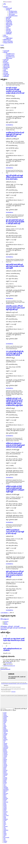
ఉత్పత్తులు (5, 6)
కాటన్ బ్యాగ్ (15, 627)
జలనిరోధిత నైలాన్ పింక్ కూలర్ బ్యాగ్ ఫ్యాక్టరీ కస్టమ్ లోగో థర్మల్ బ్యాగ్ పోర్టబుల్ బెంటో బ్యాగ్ (15, 134)
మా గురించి (5, 36)
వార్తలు (4, 35)
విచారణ (7, 124)
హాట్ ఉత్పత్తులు (4, 626)
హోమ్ (4, 4)
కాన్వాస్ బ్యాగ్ (9, 8)
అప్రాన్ (7, 27)
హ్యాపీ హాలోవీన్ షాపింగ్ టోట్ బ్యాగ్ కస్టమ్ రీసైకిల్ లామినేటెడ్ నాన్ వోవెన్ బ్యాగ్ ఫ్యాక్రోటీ (15, 266)
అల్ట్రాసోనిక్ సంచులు (13, 15)
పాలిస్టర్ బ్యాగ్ (9, 32)
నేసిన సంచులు (12, 14)
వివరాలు (11, 124)
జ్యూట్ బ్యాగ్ (8, 17)
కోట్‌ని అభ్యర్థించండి (5, 619)
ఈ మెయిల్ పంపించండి (5, 669)
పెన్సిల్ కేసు (8, 26)
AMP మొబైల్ (16, 626)
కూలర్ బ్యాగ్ (8, 20)
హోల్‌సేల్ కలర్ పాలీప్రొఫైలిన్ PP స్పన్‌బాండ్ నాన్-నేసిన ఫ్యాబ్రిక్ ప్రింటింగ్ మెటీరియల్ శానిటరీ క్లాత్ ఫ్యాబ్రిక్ (15, 445)
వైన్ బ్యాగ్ (8, 18)
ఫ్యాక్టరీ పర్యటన (9, 38)
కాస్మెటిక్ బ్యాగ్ (9, 21)
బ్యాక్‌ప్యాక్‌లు (8, 33)
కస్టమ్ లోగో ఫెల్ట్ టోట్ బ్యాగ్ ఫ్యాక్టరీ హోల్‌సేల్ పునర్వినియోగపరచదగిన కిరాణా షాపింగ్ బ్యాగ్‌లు (14, 177)
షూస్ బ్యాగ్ (8, 30)
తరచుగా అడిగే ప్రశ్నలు (8, 41)
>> (9, 612)
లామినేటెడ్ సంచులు (13, 12)
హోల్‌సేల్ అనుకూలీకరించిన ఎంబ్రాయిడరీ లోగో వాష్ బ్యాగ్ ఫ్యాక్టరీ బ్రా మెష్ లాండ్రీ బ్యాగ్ (15, 531)
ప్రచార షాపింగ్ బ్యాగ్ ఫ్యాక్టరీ (6, 627)
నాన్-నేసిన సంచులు (13, 11)
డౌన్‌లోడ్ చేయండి (7, 39)
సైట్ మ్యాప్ (10, 626)
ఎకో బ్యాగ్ (8, 9)
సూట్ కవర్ (8, 29)
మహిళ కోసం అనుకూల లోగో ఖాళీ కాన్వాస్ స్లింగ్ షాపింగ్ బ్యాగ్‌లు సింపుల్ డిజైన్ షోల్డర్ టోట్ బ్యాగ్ (15, 307)
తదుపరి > (6, 612)
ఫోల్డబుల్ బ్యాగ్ (9, 24)
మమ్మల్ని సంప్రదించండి (8, 42)
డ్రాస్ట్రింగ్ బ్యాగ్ (9, 23)
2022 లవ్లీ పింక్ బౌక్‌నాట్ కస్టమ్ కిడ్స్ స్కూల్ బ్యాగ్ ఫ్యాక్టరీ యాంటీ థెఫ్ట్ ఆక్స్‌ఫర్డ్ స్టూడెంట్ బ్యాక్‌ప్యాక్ (15, 353)
